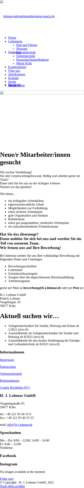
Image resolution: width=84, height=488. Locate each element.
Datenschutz (8, 366)
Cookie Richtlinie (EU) (15, 387)
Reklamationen (9, 380)
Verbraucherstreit (11, 373)
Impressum (7, 360)
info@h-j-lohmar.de (19, 424)
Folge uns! (7, 478)
